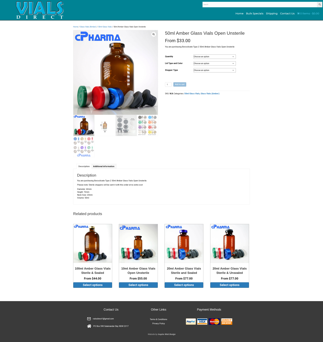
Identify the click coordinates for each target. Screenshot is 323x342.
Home (75, 27)
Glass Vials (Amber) (88, 27)
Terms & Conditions (158, 319)
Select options (93, 285)
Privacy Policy (158, 323)
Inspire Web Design (166, 334)
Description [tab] (84, 166)
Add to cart (180, 84)
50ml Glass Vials (105, 27)
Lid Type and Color (174, 63)
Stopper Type (171, 70)
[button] (153, 34)
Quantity (169, 56)
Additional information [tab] (103, 166)
